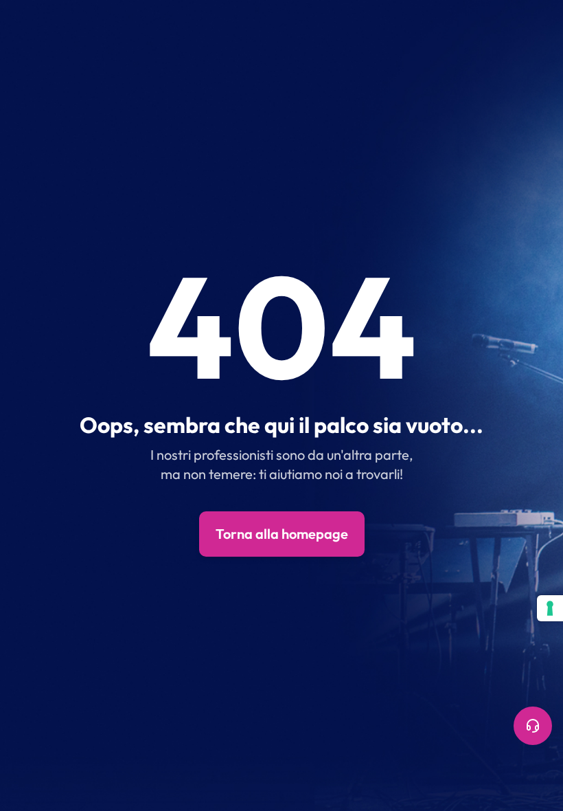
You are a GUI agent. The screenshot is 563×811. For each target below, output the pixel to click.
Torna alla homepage (282, 533)
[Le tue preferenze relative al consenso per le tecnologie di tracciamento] (550, 608)
